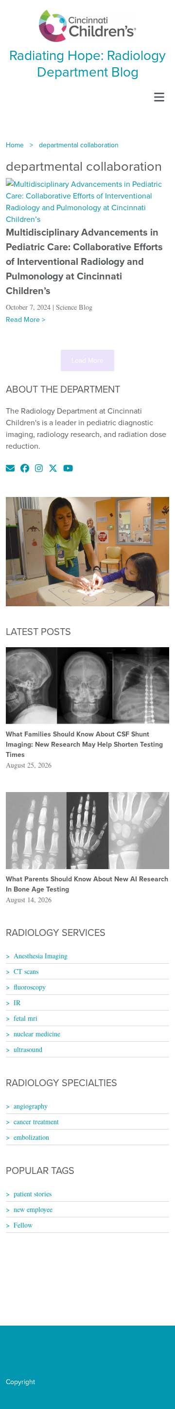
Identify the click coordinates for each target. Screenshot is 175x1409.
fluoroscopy (30, 987)
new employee (33, 1209)
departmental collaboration (79, 145)
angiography (31, 1106)
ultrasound (28, 1049)
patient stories (33, 1193)
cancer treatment (36, 1121)
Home (15, 145)
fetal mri (25, 1018)
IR (17, 1002)
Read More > (25, 319)
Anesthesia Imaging (41, 955)
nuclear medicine (37, 1033)
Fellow (23, 1225)
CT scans (26, 971)
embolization (31, 1137)
